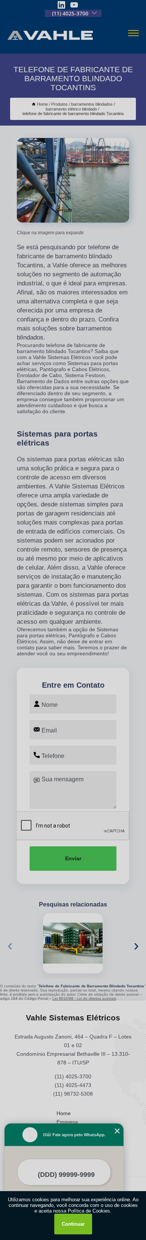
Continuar (73, 1224)
